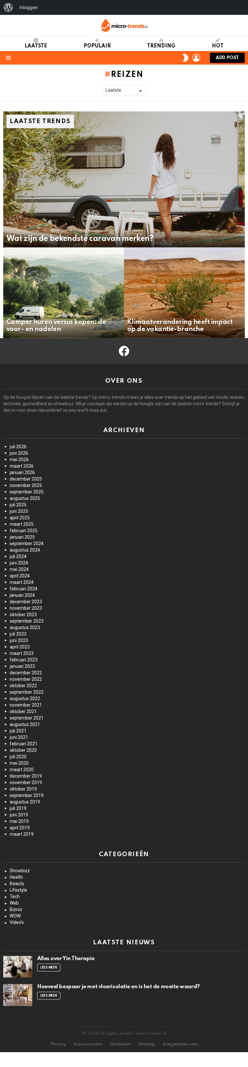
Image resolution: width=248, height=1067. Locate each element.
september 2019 (27, 795)
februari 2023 (23, 659)
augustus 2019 (25, 801)
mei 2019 (19, 821)
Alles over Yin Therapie (66, 958)
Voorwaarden (87, 1044)
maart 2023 (22, 653)
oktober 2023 (23, 614)
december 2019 (26, 776)
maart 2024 (22, 582)
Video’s (17, 922)
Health (16, 877)
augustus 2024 (25, 550)
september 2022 (27, 692)
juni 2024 (19, 562)
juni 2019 (19, 814)
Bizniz (16, 909)
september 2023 (27, 621)
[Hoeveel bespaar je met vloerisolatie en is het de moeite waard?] (17, 995)
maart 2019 (22, 834)
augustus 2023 (25, 627)
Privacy (58, 1044)
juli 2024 (18, 556)
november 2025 (26, 485)
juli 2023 (18, 634)
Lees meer (48, 967)
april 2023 (20, 646)
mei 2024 (19, 569)
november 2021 (26, 705)
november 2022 (26, 679)
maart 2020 (22, 769)
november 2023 (26, 608)
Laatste (36, 46)
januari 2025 (22, 537)
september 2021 (27, 717)
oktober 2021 (23, 711)
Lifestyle (18, 890)
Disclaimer (120, 1044)
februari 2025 (23, 530)
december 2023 (26, 601)
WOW (15, 915)
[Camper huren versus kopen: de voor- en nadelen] (63, 292)
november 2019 (26, 782)
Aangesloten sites (180, 1044)
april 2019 (20, 827)
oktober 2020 (23, 750)
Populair (97, 46)
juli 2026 (18, 446)
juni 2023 (19, 640)
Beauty (17, 883)
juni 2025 (19, 511)
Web (14, 903)
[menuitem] (8, 7)
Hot (217, 46)
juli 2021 (18, 730)
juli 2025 (18, 504)
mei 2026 (19, 459)
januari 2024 (22, 595)
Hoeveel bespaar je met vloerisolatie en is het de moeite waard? (118, 986)
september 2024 (27, 543)
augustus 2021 (25, 724)
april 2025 (20, 517)
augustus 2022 (25, 698)
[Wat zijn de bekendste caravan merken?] (124, 179)
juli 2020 (18, 756)
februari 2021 (23, 743)
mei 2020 (19, 763)
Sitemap (146, 1044)
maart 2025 (22, 524)
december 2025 (26, 479)
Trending (161, 46)
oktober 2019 (23, 789)
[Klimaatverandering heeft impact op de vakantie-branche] (184, 292)
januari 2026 (22, 472)
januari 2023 (22, 666)
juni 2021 (19, 737)
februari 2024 (23, 588)
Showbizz (20, 870)
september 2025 (27, 491)
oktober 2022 (23, 685)
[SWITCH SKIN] (185, 57)
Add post (227, 58)
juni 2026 (19, 453)
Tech (15, 896)
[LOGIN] (196, 57)
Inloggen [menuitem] (28, 7)
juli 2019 (18, 808)
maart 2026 (22, 466)
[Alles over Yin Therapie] (17, 967)
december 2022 (26, 672)
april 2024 (20, 575)
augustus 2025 (25, 498)
